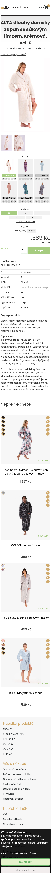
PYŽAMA (7, 753)
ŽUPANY (30, 48)
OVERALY (8, 748)
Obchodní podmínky (14, 769)
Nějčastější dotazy (13, 824)
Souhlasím (25, 862)
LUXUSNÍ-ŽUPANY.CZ (15, 48)
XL (17, 217)
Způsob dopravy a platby (17, 774)
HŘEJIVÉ (41, 48)
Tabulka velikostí (25, 221)
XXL (34, 217)
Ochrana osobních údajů (16, 789)
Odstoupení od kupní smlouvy (19, 779)
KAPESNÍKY (9, 739)
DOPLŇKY (8, 744)
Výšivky (7, 814)
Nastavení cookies (13, 798)
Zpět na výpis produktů (13, 54)
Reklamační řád (12, 784)
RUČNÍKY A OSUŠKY (13, 734)
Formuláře (8, 793)
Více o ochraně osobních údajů (18, 853)
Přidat (31, 230)
